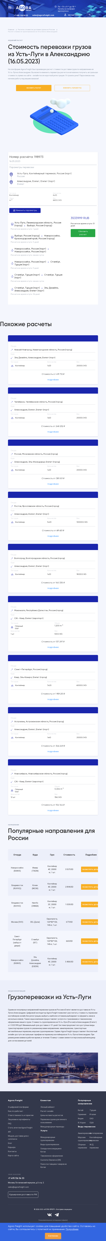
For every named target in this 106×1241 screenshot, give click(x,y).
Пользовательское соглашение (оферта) (53, 1220)
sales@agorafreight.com (43, 15)
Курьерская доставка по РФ (23, 1195)
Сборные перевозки (82, 1146)
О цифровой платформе (18, 1107)
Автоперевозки (95, 1133)
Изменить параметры (72, 88)
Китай (80, 1110)
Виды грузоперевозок (49, 1144)
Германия (82, 1114)
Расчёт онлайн (46, 1111)
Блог (10, 1143)
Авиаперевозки (83, 1133)
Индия (80, 1118)
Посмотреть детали (91, 869)
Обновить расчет (33, 88)
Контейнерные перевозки (95, 1138)
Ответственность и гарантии (20, 1115)
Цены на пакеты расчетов (51, 1115)
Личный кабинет (75, 15)
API (9, 1132)
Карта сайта (13, 1156)
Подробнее (72, 1229)
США (92, 1123)
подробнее (53, 380)
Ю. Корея (82, 1123)
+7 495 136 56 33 (21, 15)
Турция (93, 1110)
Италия (93, 1114)
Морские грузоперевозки (83, 1138)
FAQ (9, 1124)
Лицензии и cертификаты (19, 1119)
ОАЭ (91, 1118)
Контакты (12, 1151)
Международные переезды (52, 1127)
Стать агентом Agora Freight (20, 1128)
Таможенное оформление (51, 1156)
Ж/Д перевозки (94, 1146)
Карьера (11, 1147)
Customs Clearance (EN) (50, 1160)
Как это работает (15, 1111)
